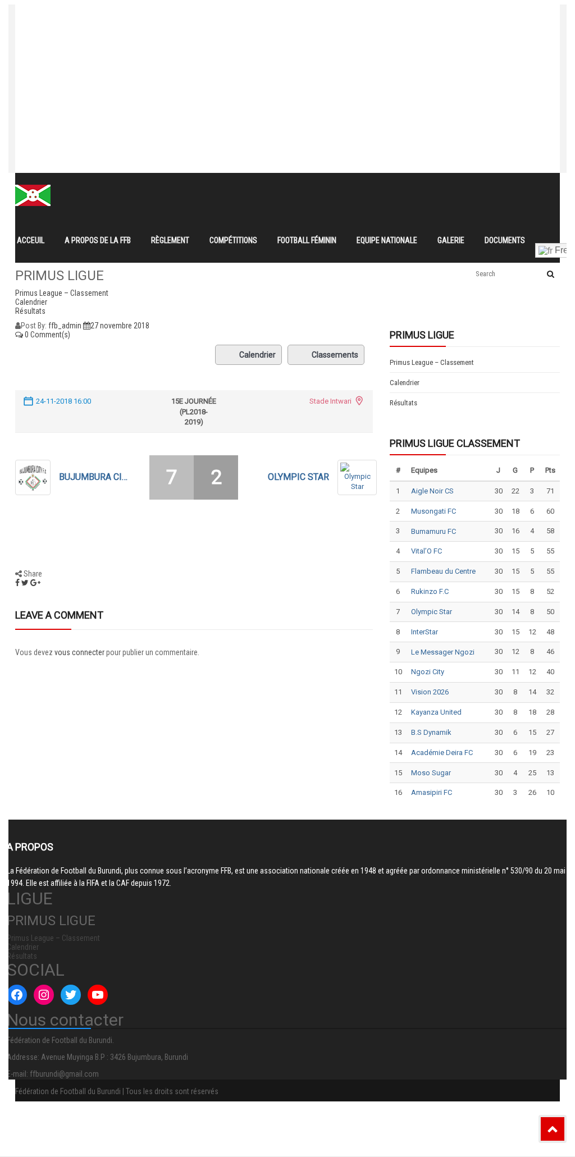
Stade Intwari (330, 401)
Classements (335, 354)
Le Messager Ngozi (442, 652)
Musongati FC (433, 511)
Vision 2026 (430, 692)
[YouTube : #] (98, 995)
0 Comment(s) (46, 334)
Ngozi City (427, 671)
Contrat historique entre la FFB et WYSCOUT (204, 14)
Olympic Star (298, 477)
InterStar (424, 632)
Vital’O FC (426, 551)
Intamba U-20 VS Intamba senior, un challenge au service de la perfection (259, 34)
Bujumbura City (95, 477)
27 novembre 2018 (119, 325)
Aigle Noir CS (432, 491)
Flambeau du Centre (443, 571)
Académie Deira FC (442, 752)
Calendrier (257, 354)
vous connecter (79, 652)
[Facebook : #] (17, 995)
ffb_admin (64, 325)
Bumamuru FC (433, 531)
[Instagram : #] (44, 995)
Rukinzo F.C (430, 591)
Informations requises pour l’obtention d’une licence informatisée (241, 55)
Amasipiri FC (431, 792)
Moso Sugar (431, 773)
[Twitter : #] (71, 995)
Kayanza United (436, 712)
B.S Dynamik (431, 732)
